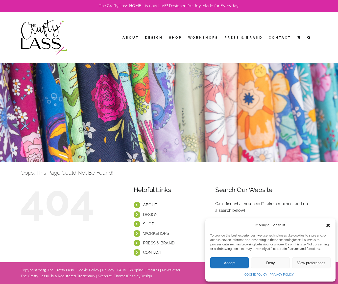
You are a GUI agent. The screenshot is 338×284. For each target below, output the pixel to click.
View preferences (311, 263)
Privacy (108, 270)
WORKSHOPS (156, 233)
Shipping (136, 270)
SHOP (148, 224)
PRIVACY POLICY (282, 274)
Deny (270, 263)
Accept (229, 263)
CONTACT (152, 252)
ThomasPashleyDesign (133, 276)
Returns (152, 270)
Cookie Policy (88, 270)
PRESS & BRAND (158, 243)
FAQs (121, 270)
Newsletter (171, 270)
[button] (328, 225)
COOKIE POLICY (255, 274)
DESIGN (150, 214)
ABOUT (150, 205)
